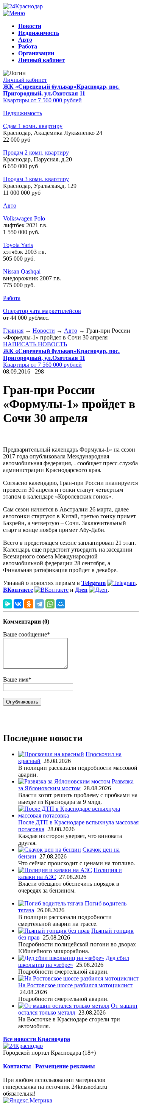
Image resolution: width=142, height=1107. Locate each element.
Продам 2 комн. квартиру (36, 152)
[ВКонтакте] (18, 603)
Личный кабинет (25, 80)
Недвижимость (22, 113)
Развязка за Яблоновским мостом (76, 784)
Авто (9, 205)
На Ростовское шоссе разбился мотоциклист (75, 985)
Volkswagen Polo (24, 218)
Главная (13, 330)
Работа (11, 298)
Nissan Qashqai (22, 271)
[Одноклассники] (28, 603)
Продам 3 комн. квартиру (36, 179)
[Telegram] (39, 603)
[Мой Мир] (60, 603)
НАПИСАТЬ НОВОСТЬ (35, 344)
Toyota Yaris (18, 245)
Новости (44, 330)
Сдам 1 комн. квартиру (32, 126)
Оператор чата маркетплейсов (42, 311)
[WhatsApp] (50, 603)
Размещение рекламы (65, 1066)
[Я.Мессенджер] (7, 603)
